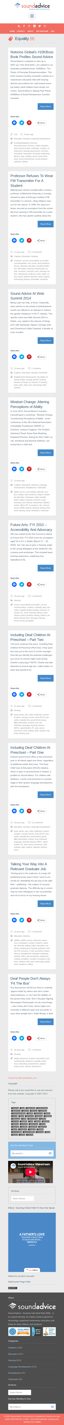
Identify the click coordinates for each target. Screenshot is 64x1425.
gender (36, 380)
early (37, 717)
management (26, 954)
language (26, 725)
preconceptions (32, 956)
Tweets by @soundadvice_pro (22, 1078)
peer (37, 728)
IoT (30, 382)
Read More (45, 106)
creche (31, 717)
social (34, 156)
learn (37, 271)
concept (24, 717)
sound (20, 277)
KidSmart (17, 725)
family (29, 610)
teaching (43, 1127)
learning (43, 271)
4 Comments (36, 252)
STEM (22, 508)
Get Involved (42, 31)
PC (33, 728)
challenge (35, 148)
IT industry (43, 382)
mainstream (23, 274)
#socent (34, 143)
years (16, 850)
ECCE (42, 717)
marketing (44, 954)
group (44, 720)
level (23, 503)
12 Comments (37, 823)
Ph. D (28, 505)
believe (32, 1058)
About (30, 31)
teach (15, 1129)
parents (46, 1121)
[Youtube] (44, 26)
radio (39, 274)
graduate (41, 948)
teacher (22, 618)
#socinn (31, 146)
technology (18, 279)
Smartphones (31, 488)
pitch (21, 385)
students (34, 277)
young (22, 621)
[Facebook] (24, 26)
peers (42, 728)
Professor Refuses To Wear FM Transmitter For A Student (31, 180)
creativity (38, 607)
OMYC (16, 728)
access (25, 261)
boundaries (40, 1058)
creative (43, 148)
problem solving (32, 615)
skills (26, 385)
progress (34, 505)
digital (42, 377)
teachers (33, 1127)
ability (16, 492)
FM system (22, 269)
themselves (36, 1066)
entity (36, 497)
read (22, 156)
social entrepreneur (27, 159)
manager (35, 954)
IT (30, 951)
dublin (22, 380)
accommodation (20, 263)
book (16, 148)
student (27, 277)
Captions (17, 256)
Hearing (26, 139)
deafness (46, 263)
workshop (45, 511)
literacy (17, 156)
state (37, 731)
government (36, 720)
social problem (41, 159)
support (46, 277)
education (32, 266)
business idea (24, 148)
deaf (39, 263)
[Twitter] (39, 26)
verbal (22, 1135)
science (46, 505)
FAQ (52, 31)
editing (27, 946)
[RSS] (19, 26)
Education (18, 139)
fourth (16, 500)
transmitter (35, 279)
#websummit (31, 377)
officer (22, 505)
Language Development (40, 139)
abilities (17, 940)
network (17, 956)
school (43, 1119)
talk (27, 962)
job (32, 951)
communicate (19, 1061)
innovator (36, 154)
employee (29, 497)
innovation (18, 154)
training (27, 279)
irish (36, 723)
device (16, 266)
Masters (46, 503)
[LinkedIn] (34, 26)
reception (25, 959)
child (31, 715)
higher (22, 500)
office (23, 956)
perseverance (33, 1064)
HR (18, 951)
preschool (18, 731)
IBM (15, 723)
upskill (47, 962)
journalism (39, 951)
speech (28, 1066)
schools (24, 1124)
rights (44, 274)
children (48, 1116)
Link (15, 134)
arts (45, 605)
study (40, 277)
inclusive (30, 271)
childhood (38, 715)
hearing (30, 269)
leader (46, 951)
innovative (27, 154)
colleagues (23, 943)
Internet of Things (21, 382)
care (26, 715)
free (28, 720)
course (34, 263)
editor (33, 946)
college (21, 495)
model (16, 505)
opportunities (25, 728)
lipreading (23, 1064)
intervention (23, 723)
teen (28, 618)
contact (31, 943)
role (40, 505)
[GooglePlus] (29, 26)
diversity (23, 266)
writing (30, 964)
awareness (23, 1058)
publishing (44, 956)
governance (35, 151)
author (37, 146)
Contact (21, 31)
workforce (23, 964)
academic (18, 261)
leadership (45, 154)
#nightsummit (19, 377)
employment (25, 948)
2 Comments (37, 706)
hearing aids (40, 269)
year (27, 733)
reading (28, 156)
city (38, 377)
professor (32, 274)
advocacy (37, 940)
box (47, 1058)
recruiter (33, 959)
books (21, 715)
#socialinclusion (20, 146)
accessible (44, 261)
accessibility (34, 261)
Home (12, 31)
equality (26, 151)
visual (28, 511)
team (32, 962)
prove (21, 1066)
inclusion (44, 151)
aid (29, 263)
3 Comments (37, 932)
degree (40, 495)
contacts (38, 943)
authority (40, 492)
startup (25, 162)
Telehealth (43, 373)
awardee (44, 146)
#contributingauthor (22, 143)
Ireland (35, 382)
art (42, 605)
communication (20, 607)
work (16, 964)
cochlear (43, 1111)
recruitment (41, 959)
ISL (22, 613)
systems (22, 962)
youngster (30, 621)
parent (23, 615)
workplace (35, 511)
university (44, 279)
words (30, 1113)
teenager (34, 618)
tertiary (42, 508)
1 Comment (36, 368)
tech (30, 385)
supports (36, 847)
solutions (17, 162)
